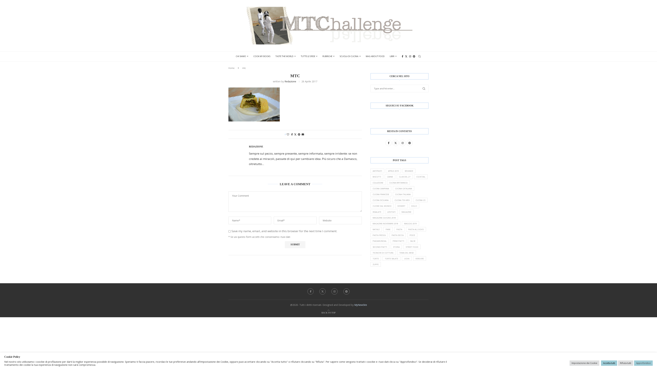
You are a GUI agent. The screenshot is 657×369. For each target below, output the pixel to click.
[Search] (419, 56)
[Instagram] (410, 56)
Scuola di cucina (349, 56)
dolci (414, 206)
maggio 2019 (410, 223)
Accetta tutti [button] (609, 363)
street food (412, 247)
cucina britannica (398, 182)
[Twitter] (406, 56)
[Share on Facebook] (292, 134)
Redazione (290, 81)
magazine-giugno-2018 (384, 217)
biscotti (377, 176)
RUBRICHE (327, 56)
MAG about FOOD (375, 56)
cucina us (420, 200)
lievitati (391, 212)
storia (396, 247)
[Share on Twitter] (295, 134)
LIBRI (392, 56)
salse (412, 241)
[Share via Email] (303, 134)
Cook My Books (261, 56)
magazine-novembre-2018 (385, 223)
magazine (406, 212)
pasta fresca (379, 235)
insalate (377, 212)
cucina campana (381, 188)
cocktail (420, 176)
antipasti (377, 171)
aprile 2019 (393, 171)
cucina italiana (403, 194)
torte (376, 258)
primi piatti (398, 241)
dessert (401, 206)
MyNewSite (360, 304)
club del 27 (404, 176)
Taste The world (284, 56)
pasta (399, 229)
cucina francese (381, 194)
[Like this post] (288, 134)
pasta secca (398, 235)
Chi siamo (241, 56)
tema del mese (406, 252)
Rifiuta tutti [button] (625, 363)
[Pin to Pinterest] (299, 134)
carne (390, 176)
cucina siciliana (381, 200)
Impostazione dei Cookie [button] (584, 363)
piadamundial (380, 241)
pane (388, 229)
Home (231, 68)
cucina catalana (403, 188)
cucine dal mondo (382, 206)
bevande (409, 171)
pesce (412, 235)
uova (406, 258)
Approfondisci (643, 363)
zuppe (376, 264)
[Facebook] (402, 56)
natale (376, 229)
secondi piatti (380, 247)
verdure (419, 258)
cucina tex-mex (402, 200)
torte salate (391, 258)
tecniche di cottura (383, 252)
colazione (378, 182)
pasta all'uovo (416, 229)
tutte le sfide (308, 56)
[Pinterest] (414, 56)
